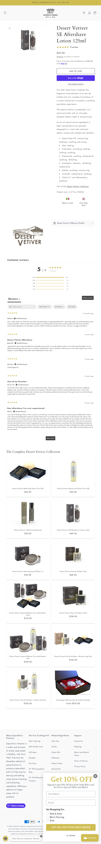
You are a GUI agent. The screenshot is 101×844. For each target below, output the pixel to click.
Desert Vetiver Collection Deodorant (28, 530)
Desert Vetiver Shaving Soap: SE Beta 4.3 (27, 571)
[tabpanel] (50, 373)
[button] (5, 13)
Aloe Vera (55, 741)
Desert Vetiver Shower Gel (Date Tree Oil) (73, 489)
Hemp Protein (56, 763)
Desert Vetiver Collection (78, 186)
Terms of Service (81, 761)
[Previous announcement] (5, 2)
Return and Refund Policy (81, 754)
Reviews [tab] (14, 298)
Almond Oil (56, 769)
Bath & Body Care (36, 746)
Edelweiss (55, 758)
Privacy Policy (79, 766)
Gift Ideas (33, 752)
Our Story (32, 763)
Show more (50, 438)
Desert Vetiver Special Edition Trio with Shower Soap (27, 614)
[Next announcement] (96, 2)
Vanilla (54, 746)
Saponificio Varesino (19, 826)
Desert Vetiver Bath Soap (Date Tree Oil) (27, 489)
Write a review (88, 298)
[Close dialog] (95, 776)
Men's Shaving (34, 741)
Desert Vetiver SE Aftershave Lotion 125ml (73, 530)
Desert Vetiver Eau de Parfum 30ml (73, 571)
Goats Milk (55, 752)
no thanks (71, 835)
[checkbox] (71, 307)
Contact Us (78, 741)
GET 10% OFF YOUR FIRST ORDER (70, 827)
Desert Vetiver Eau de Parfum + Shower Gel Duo (28, 700)
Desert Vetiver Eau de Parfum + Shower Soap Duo (73, 656)
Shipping (60, 57)
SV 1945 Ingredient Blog (36, 770)
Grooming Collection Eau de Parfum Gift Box (73, 700)
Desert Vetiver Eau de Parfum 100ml (73, 613)
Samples (32, 758)
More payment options (76, 84)
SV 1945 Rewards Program (36, 779)
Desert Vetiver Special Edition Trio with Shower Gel (27, 657)
